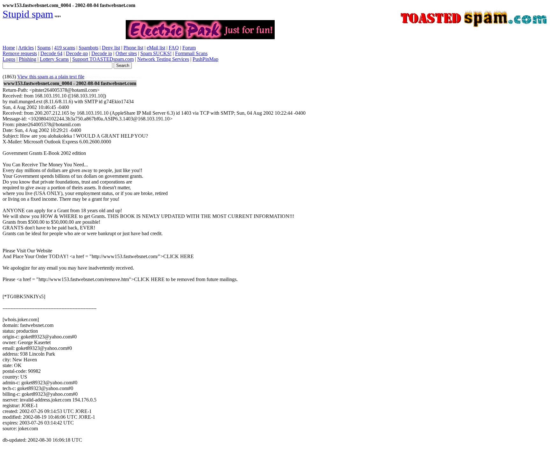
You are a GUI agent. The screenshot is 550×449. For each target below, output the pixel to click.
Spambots (88, 47)
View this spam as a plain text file (50, 76)
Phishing (27, 59)
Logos (9, 59)
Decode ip (101, 53)
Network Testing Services (163, 59)
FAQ (174, 47)
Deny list (111, 47)
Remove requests (20, 53)
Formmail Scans (191, 53)
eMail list (156, 47)
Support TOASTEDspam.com (103, 59)
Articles (26, 47)
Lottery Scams (54, 59)
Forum (189, 47)
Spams (44, 47)
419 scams (64, 47)
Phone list (133, 47)
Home (9, 47)
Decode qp (77, 53)
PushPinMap (205, 59)
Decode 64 (51, 53)
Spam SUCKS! (156, 53)
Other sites (126, 53)
